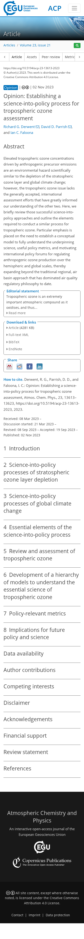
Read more (17, 313)
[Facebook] (29, 366)
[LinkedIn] (39, 366)
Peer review (51, 57)
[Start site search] (77, 45)
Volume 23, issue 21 (35, 45)
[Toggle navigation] (74, 8)
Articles (9, 45)
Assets (32, 57)
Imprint (34, 915)
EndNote (15, 349)
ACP (54, 8)
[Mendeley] (9, 366)
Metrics (71, 57)
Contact (17, 915)
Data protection (58, 915)
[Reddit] (19, 366)
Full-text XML (19, 334)
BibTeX (14, 342)
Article (17, 57)
